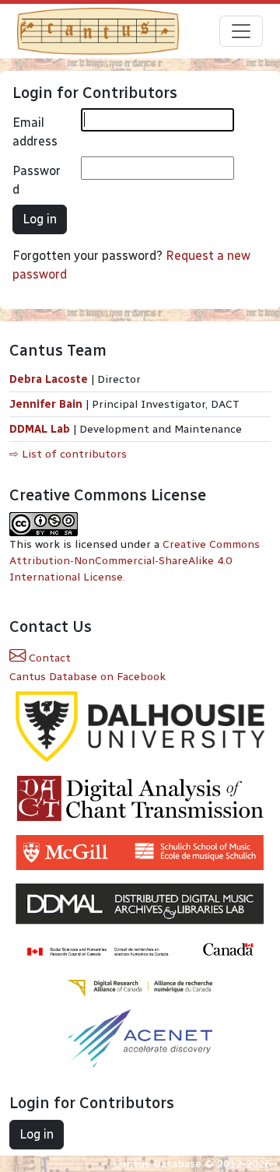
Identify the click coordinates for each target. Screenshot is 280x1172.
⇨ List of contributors (68, 454)
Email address (35, 132)
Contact (48, 658)
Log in (40, 219)
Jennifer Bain (47, 404)
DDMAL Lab (39, 429)
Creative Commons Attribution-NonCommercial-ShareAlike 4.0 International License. (134, 561)
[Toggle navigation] (241, 31)
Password (36, 180)
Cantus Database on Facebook (87, 676)
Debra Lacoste (48, 379)
